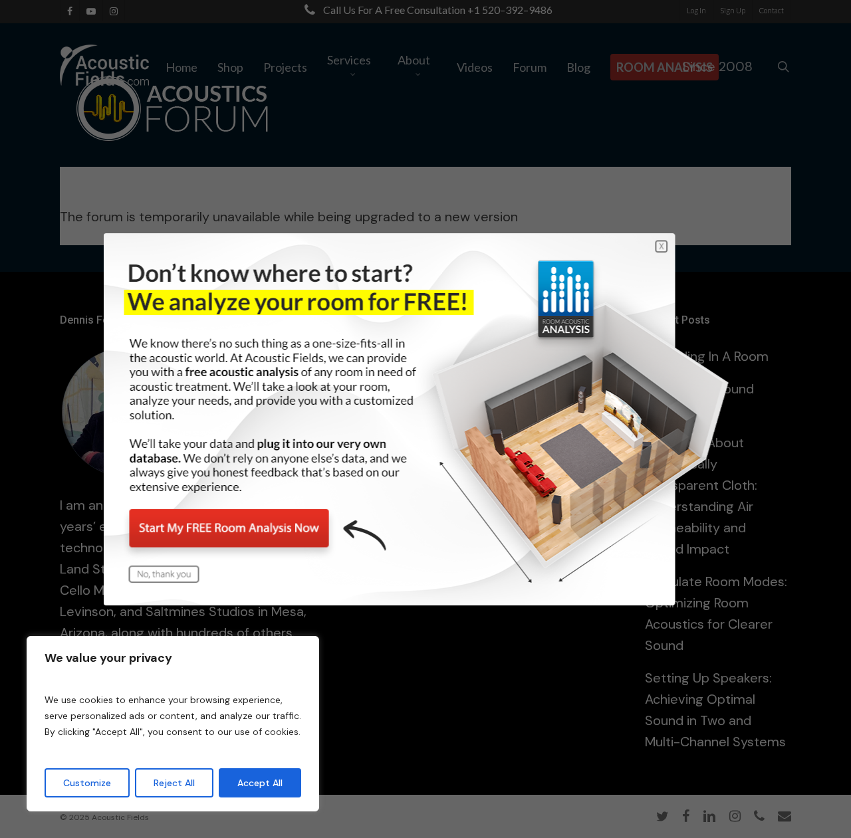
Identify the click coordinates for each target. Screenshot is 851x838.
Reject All (174, 783)
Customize (87, 783)
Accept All (260, 783)
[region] (173, 723)
